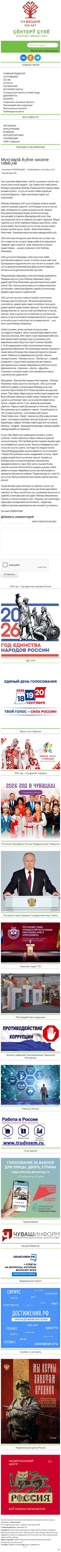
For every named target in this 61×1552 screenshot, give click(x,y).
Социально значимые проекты (18, 102)
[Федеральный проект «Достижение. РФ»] (30, 1317)
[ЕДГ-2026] (30, 697)
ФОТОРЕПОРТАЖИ (13, 135)
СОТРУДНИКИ (10, 76)
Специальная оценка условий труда (21, 92)
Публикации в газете (13, 111)
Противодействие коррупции (18, 105)
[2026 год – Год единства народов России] (30, 625)
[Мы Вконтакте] (23, 57)
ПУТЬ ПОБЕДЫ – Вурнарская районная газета (31, 33)
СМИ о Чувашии (11, 141)
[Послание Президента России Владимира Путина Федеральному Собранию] (30, 881)
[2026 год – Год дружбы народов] (30, 809)
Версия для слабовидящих (44, 50)
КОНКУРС (8, 99)
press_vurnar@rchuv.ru (32, 1545)
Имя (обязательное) (44, 521)
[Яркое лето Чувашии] (30, 753)
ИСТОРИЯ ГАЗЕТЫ (13, 89)
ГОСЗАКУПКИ (10, 86)
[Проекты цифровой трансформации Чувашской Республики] (30, 1084)
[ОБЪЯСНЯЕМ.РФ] (21, 1265)
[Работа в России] (23, 1131)
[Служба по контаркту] (30, 1401)
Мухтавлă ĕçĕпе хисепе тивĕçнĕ (25, 161)
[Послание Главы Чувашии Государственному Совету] (30, 942)
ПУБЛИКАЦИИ (10, 138)
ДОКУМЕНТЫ (10, 95)
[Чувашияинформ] (30, 1235)
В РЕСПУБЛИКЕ (11, 129)
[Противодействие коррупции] (30, 1037)
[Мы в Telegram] (37, 57)
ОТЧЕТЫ (8, 83)
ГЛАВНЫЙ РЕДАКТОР (14, 73)
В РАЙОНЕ (8, 132)
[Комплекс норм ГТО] (30, 993)
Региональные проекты (15, 108)
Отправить (9, 574)
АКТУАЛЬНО (9, 125)
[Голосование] (30, 1187)
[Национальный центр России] (30, 1484)
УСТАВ (6, 80)
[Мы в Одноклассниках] (30, 57)
